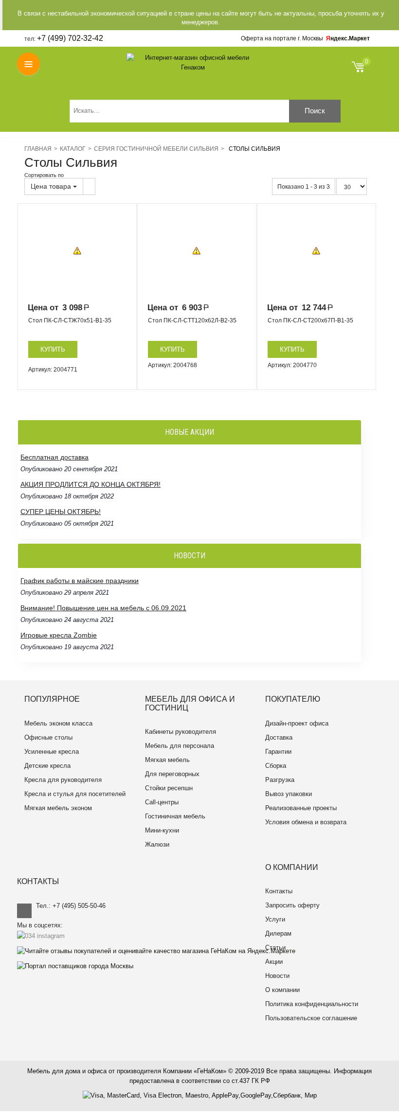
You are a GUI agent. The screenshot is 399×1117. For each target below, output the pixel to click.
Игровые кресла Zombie (58, 635)
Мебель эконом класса (58, 723)
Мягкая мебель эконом (58, 808)
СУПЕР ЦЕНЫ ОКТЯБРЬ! (60, 511)
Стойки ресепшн (169, 788)
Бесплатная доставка (54, 457)
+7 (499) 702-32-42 (70, 38)
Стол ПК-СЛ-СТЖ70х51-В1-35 (69, 320)
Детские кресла (47, 765)
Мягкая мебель (167, 759)
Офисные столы (48, 737)
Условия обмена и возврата (305, 822)
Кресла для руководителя (63, 779)
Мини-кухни (162, 830)
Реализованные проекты (301, 808)
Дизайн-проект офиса (296, 723)
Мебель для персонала (179, 745)
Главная (38, 148)
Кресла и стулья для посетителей (75, 794)
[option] (77, 251)
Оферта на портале (282, 38)
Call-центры (162, 802)
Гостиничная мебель (175, 816)
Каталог (73, 148)
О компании (282, 989)
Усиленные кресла (51, 751)
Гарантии (278, 751)
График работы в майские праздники (79, 581)
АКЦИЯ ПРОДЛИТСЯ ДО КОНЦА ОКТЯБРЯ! (90, 484)
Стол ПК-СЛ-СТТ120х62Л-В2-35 (192, 320)
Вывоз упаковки (288, 794)
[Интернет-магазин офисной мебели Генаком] (193, 63)
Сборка (275, 765)
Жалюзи (157, 844)
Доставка (278, 737)
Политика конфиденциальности (311, 1004)
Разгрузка (279, 779)
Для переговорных (172, 774)
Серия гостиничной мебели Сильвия (156, 148)
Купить (52, 349)
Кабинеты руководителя (180, 731)
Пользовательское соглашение (311, 1018)
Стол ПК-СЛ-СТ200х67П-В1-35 (310, 320)
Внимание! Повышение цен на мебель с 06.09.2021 (103, 608)
